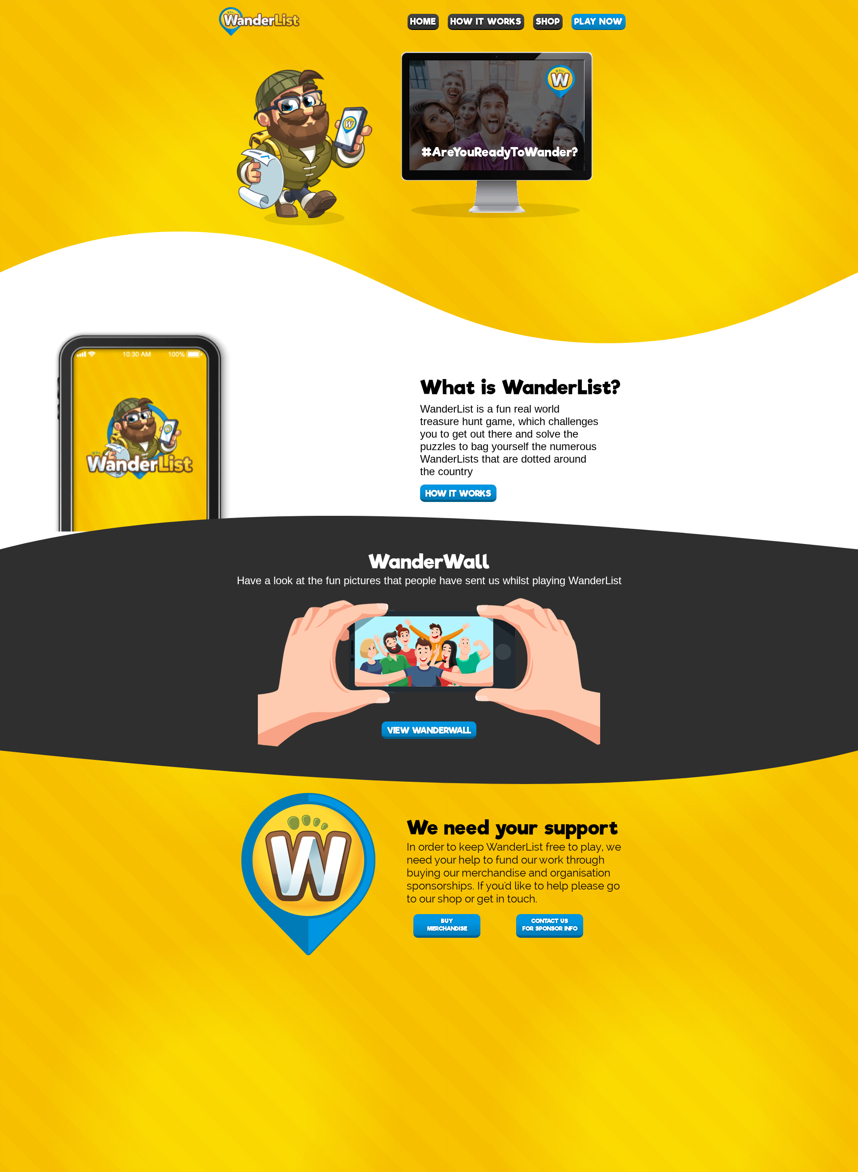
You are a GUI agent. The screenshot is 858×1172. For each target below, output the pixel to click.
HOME (423, 21)
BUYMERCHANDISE (447, 924)
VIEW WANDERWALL (429, 730)
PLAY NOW (598, 21)
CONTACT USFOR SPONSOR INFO (549, 924)
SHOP (548, 21)
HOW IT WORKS (486, 21)
